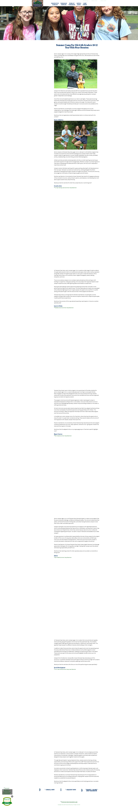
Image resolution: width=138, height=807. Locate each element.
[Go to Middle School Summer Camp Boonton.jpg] (75, 347)
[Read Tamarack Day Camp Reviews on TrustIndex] (7, 792)
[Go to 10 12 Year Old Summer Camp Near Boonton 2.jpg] (75, 74)
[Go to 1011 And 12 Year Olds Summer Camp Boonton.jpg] (75, 135)
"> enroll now (50, 789)
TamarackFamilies (63, 4)
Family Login (94, 0)
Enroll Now (103, 0)
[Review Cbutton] (7, 801)
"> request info (70, 789)
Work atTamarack (72, 4)
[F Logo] (69, 802)
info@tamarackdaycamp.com (71, 799)
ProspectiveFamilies (55, 4)
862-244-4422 (85, 0)
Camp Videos (85, 4)
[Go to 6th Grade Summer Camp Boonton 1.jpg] (75, 475)
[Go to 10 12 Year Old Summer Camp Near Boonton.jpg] (75, 709)
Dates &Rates (79, 4)
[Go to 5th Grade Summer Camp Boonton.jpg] (75, 597)
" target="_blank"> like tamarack (91, 790)
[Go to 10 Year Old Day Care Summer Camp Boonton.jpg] (75, 227)
